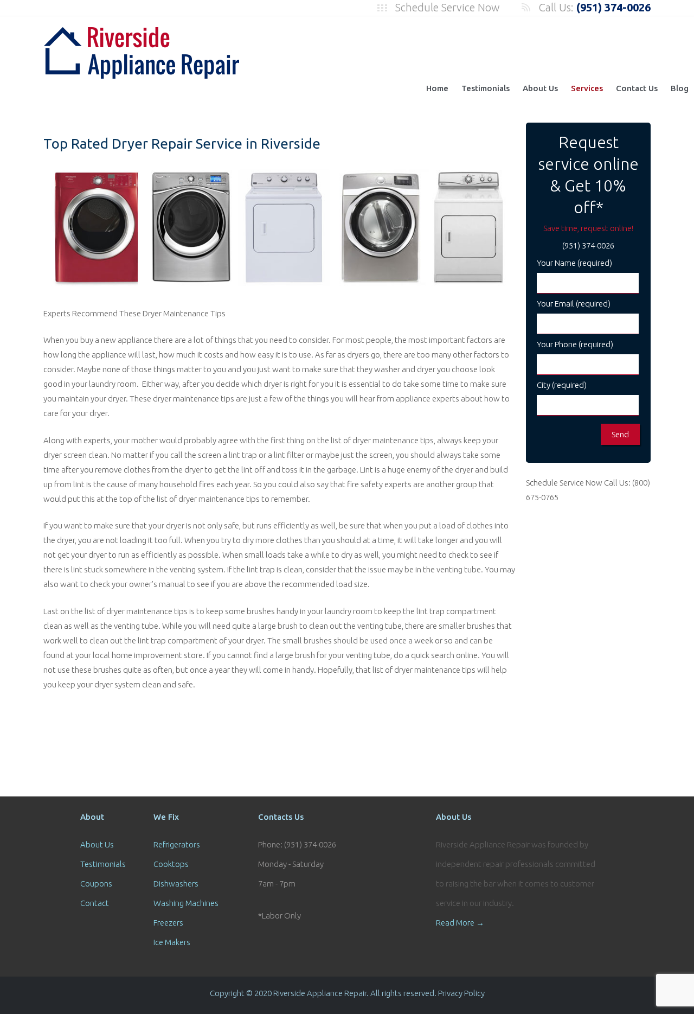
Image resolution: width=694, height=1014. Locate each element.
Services (587, 88)
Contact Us (637, 88)
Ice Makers (171, 942)
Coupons (96, 883)
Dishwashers (175, 883)
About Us (540, 88)
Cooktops (171, 864)
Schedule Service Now (447, 7)
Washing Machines (186, 903)
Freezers (168, 922)
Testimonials (485, 88)
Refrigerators (176, 844)
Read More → (460, 922)
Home (437, 88)
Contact (94, 903)
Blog (680, 88)
